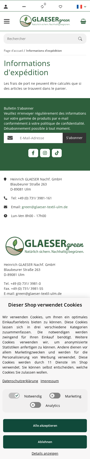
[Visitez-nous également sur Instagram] (45, 153)
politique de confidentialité (62, 123)
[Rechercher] (82, 39)
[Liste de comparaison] (42, 6)
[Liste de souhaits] (60, 6)
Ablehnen (45, 442)
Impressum (50, 381)
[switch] (14, 395)
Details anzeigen (45, 453)
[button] (24, 6)
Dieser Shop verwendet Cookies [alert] (45, 305)
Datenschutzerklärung (20, 381)
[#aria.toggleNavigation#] (7, 21)
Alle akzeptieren (45, 425)
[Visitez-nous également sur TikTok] (57, 153)
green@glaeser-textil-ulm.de (45, 207)
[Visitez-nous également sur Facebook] (33, 153)
